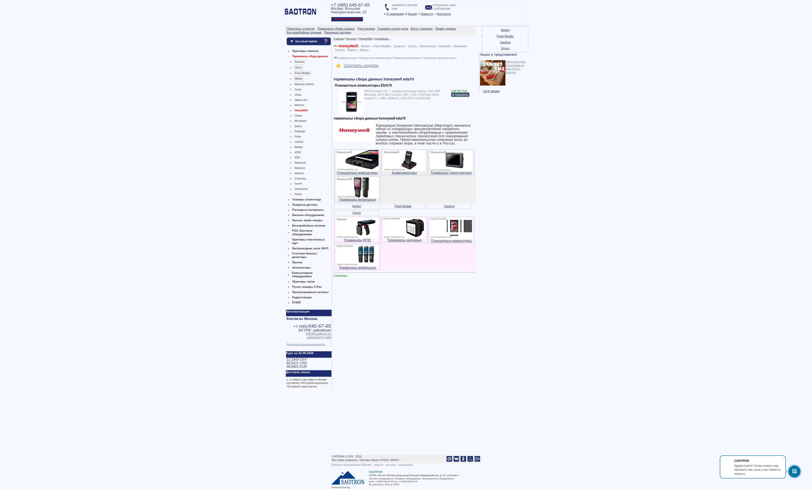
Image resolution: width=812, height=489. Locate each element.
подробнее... (383, 38)
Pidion (298, 194)
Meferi (298, 78)
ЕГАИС (296, 302)
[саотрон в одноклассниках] (463, 461)
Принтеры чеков (303, 281)
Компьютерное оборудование (302, 274)
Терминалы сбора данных (310, 56)
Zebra (298, 94)
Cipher (298, 115)
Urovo (298, 67)
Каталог (351, 38)
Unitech (299, 141)
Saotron (299, 61)
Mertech (299, 173)
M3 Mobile (301, 121)
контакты (390, 464)
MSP (297, 157)
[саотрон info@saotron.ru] (449, 461)
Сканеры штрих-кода (306, 199)
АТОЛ (298, 152)
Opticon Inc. (301, 100)
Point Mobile (302, 73)
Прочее (297, 262)
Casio (298, 89)
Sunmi (298, 183)
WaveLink (300, 162)
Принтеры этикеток (305, 51)
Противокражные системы (310, 292)
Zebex (298, 126)
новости (378, 464)
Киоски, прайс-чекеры (307, 220)
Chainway (300, 178)
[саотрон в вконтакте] (456, 461)
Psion (298, 136)
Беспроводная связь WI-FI (310, 248)
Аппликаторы (301, 267)
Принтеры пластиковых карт (308, 241)
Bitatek (298, 147)
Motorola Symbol (304, 84)
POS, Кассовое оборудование (302, 232)
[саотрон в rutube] (477, 461)
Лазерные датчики (304, 204)
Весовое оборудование (308, 215)
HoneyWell (301, 110)
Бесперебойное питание (308, 225)
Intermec (299, 105)
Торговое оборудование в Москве (351, 464)
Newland (300, 168)
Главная (338, 38)
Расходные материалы (308, 209)
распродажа (405, 464)
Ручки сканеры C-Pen (307, 286)
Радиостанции (302, 297)
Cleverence (301, 188)
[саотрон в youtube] (470, 461)
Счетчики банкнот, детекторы (304, 255)
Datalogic (300, 131)
